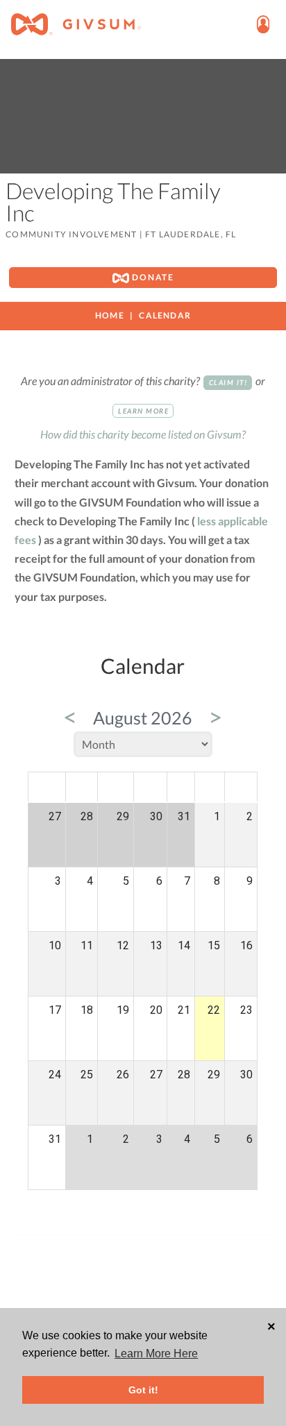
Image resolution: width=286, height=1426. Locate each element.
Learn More (143, 411)
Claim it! (228, 382)
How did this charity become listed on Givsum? (143, 434)
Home (109, 315)
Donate (151, 277)
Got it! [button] (143, 1389)
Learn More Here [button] (156, 1353)
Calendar (165, 315)
